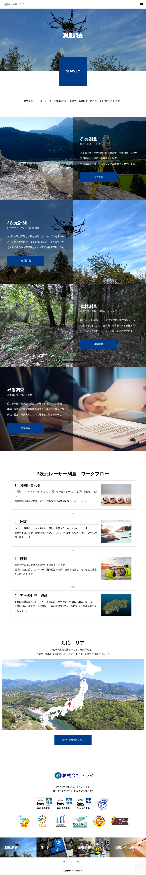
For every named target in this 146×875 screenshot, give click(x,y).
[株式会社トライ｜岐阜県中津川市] (13, 4)
